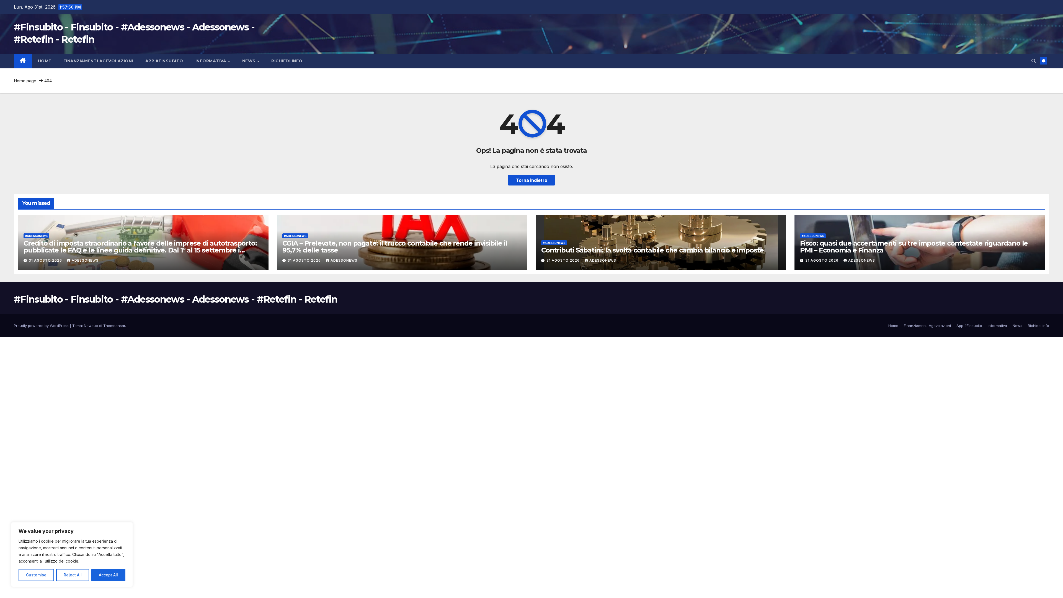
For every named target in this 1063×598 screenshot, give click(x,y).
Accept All (108, 575)
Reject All (73, 575)
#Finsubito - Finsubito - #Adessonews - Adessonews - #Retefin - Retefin (175, 299)
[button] (1033, 61)
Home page (25, 80)
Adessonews (85, 260)
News (249, 60)
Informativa (211, 60)
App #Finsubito (164, 60)
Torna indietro (531, 180)
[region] (72, 554)
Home (44, 60)
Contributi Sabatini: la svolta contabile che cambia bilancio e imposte (652, 250)
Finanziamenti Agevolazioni (98, 60)
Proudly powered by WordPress (42, 325)
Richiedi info (287, 60)
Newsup (91, 325)
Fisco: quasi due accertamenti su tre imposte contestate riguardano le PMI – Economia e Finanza (914, 246)
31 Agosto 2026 (46, 260)
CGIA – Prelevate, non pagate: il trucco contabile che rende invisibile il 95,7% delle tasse (394, 246)
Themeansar (114, 325)
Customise (36, 575)
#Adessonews (36, 236)
